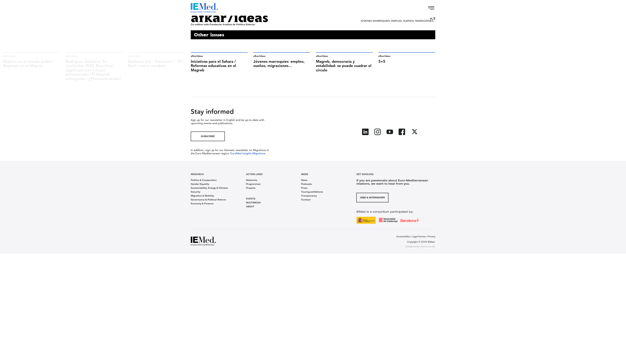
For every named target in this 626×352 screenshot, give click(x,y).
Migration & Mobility (202, 195)
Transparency (309, 195)
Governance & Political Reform (208, 199)
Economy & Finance (202, 203)
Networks (251, 180)
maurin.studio (427, 246)
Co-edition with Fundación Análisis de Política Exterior (223, 24)
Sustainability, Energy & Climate (209, 188)
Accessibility (403, 236)
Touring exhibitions (312, 192)
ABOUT (250, 206)
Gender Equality (200, 184)
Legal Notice (419, 236)
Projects (250, 188)
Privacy (431, 236)
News (304, 180)
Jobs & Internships (372, 197)
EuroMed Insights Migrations (247, 153)
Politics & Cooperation (204, 180)
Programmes (253, 184)
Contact (306, 199)
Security (195, 192)
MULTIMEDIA (253, 202)
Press (304, 188)
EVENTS (250, 198)
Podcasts (306, 184)
